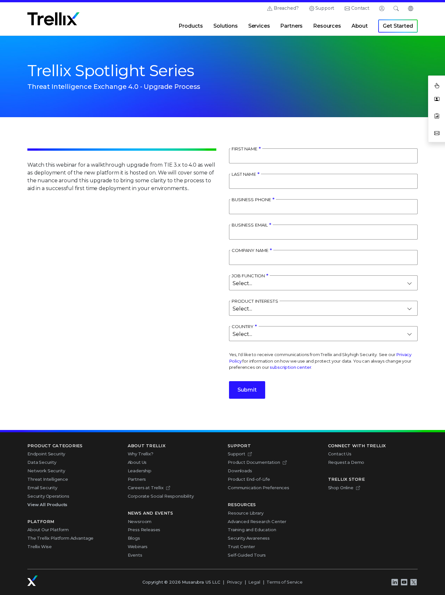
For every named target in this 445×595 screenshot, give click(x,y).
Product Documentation (254, 462)
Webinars (138, 546)
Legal (254, 582)
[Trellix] (32, 580)
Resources (327, 26)
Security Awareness (249, 538)
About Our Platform (48, 529)
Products (191, 26)
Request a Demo (346, 462)
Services (259, 26)
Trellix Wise (39, 546)
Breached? (286, 8)
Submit (247, 390)
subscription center (290, 367)
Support (324, 8)
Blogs (134, 538)
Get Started (398, 26)
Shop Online (340, 487)
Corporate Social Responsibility (161, 496)
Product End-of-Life (249, 479)
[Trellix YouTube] (404, 582)
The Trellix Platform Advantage (60, 538)
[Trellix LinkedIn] (394, 582)
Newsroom (140, 521)
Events (135, 555)
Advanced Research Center (257, 521)
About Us (137, 462)
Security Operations (48, 496)
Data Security (41, 462)
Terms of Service (284, 582)
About (360, 26)
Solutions (225, 26)
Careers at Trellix (146, 487)
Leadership (139, 470)
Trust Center (241, 546)
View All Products (47, 504)
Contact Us (340, 453)
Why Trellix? (140, 453)
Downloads (240, 470)
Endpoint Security (46, 453)
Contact (360, 8)
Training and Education (252, 529)
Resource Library (245, 513)
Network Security (46, 470)
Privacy (234, 582)
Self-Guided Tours (247, 555)
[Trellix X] (413, 582)
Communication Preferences (258, 487)
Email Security (42, 487)
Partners (291, 26)
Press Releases (144, 529)
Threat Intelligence (47, 479)
